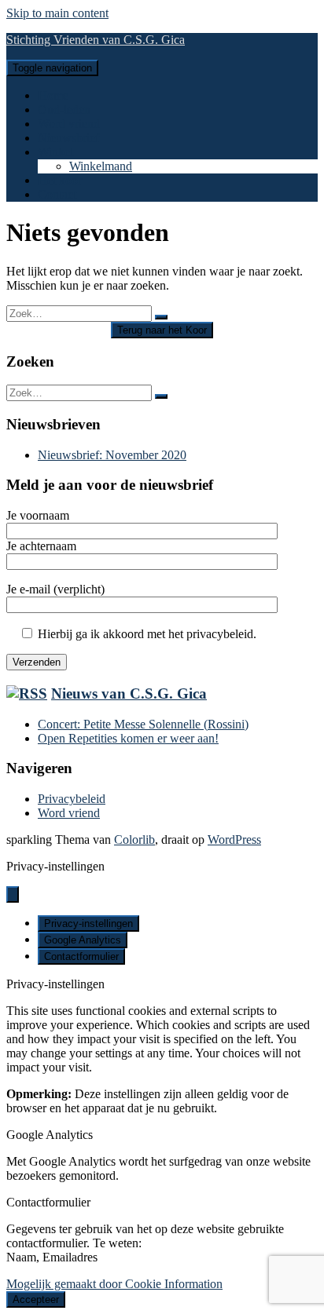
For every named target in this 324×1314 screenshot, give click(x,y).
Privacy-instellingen (88, 923)
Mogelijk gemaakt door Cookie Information (114, 1283)
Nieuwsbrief (68, 137)
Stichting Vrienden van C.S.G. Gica (95, 39)
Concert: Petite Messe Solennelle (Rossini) (143, 724)
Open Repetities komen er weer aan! (128, 738)
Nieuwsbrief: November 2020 (112, 455)
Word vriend (69, 123)
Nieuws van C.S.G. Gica (129, 693)
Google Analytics (82, 940)
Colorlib (134, 839)
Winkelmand (100, 166)
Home (53, 95)
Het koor (60, 180)
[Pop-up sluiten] (12, 894)
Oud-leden (64, 109)
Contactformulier (81, 956)
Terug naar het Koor (162, 330)
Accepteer (36, 1299)
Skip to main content (57, 13)
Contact (57, 194)
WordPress (234, 839)
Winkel (55, 152)
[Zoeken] (161, 317)
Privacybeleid (71, 798)
